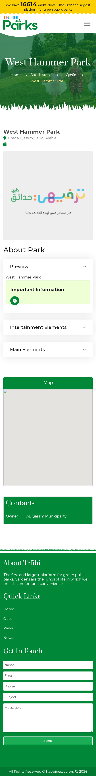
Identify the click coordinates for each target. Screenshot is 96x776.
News (8, 638)
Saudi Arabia (41, 75)
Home (16, 75)
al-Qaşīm (69, 75)
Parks (8, 628)
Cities (7, 618)
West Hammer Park (48, 81)
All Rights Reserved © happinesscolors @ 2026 (48, 771)
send (48, 740)
